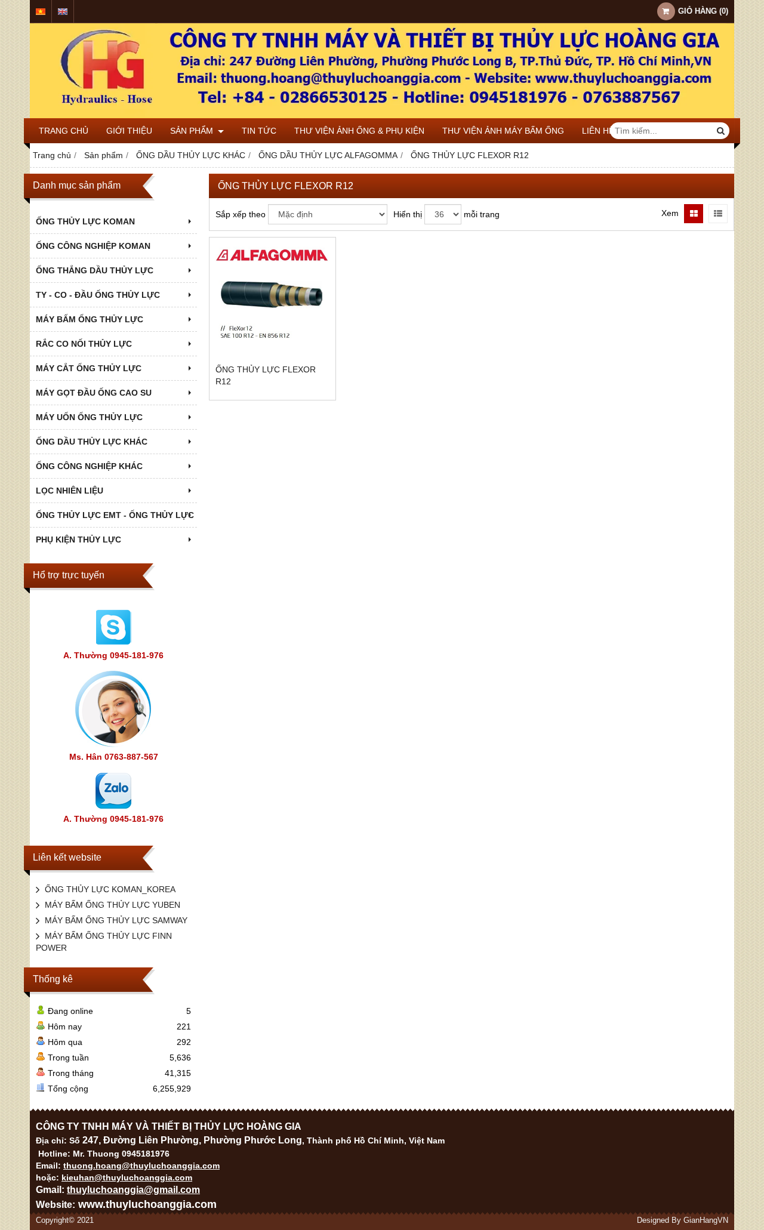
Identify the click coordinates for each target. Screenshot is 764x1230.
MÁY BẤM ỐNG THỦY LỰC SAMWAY (116, 920)
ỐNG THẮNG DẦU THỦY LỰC (94, 270)
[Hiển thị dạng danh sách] (718, 213)
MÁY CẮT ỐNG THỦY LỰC (88, 368)
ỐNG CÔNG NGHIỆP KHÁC (89, 466)
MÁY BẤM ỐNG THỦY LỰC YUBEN (112, 905)
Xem (670, 213)
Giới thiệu (129, 130)
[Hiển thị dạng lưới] (693, 213)
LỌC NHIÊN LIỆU (69, 490)
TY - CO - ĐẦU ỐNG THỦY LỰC (98, 295)
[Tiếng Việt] (40, 11)
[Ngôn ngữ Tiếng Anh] (62, 11)
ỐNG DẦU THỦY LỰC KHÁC (91, 441)
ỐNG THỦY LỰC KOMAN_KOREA (110, 889)
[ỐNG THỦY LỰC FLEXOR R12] (272, 300)
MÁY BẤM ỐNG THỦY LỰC (89, 319)
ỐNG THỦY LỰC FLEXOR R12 (265, 375)
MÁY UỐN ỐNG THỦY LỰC (89, 417)
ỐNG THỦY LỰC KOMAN (85, 221)
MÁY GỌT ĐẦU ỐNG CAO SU (94, 392)
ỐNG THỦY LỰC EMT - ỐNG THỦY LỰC (115, 515)
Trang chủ (63, 130)
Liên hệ (598, 130)
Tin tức (259, 130)
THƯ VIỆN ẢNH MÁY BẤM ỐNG (503, 130)
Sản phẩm (192, 130)
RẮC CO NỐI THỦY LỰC (84, 344)
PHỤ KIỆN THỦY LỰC (78, 539)
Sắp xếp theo (240, 214)
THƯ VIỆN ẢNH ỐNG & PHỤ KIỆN (359, 130)
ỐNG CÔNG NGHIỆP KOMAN (93, 246)
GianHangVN (705, 1220)
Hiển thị (407, 214)
